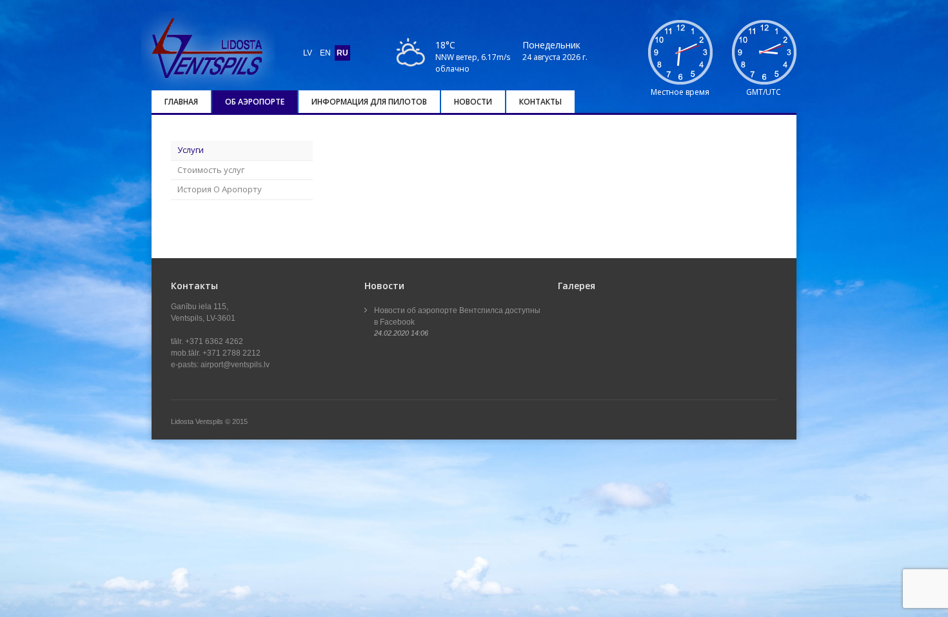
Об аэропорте (254, 101)
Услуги (190, 150)
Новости (473, 101)
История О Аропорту (219, 189)
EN (325, 52)
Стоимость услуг (210, 170)
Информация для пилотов (369, 101)
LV (307, 52)
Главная (181, 101)
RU (342, 52)
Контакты (540, 101)
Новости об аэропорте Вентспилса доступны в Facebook (457, 316)
